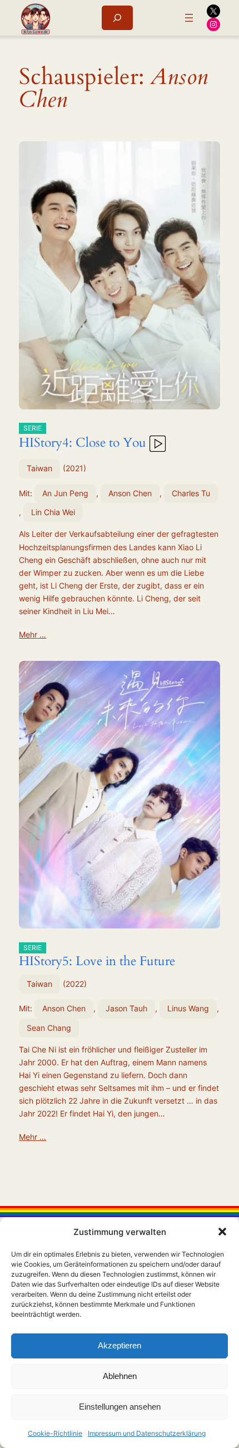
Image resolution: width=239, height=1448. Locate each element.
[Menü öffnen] (189, 17)
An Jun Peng (65, 493)
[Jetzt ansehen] (156, 442)
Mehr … (32, 634)
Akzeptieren (119, 1345)
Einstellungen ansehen (120, 1406)
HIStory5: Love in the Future (97, 956)
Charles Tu (191, 493)
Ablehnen (120, 1376)
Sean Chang (49, 1027)
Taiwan (39, 468)
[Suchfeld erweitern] (117, 17)
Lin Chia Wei (53, 512)
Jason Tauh (126, 1008)
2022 (75, 984)
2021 (74, 468)
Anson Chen (130, 493)
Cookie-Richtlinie (55, 1433)
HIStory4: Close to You (82, 438)
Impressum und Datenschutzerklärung (147, 1433)
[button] (222, 1231)
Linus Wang (188, 1008)
